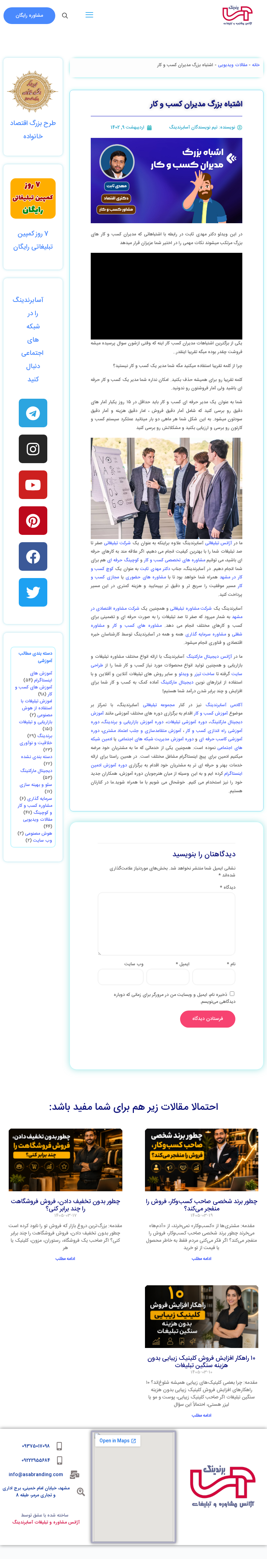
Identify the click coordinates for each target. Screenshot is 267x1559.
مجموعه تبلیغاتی (159, 705)
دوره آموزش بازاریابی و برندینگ (132, 722)
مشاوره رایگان (29, 15)
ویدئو (183, 674)
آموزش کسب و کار (211, 713)
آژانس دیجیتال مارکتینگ (209, 657)
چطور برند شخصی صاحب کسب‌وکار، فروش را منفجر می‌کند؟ (201, 1205)
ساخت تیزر (204, 674)
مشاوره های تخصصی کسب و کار (174, 560)
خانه (256, 65)
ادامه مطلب (201, 1258)
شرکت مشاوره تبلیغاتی (191, 609)
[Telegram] (33, 413)
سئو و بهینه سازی (35, 785)
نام (231, 964)
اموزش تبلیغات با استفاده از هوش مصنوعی (36, 708)
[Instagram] (33, 449)
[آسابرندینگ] (237, 15)
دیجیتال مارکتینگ (177, 682)
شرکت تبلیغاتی (117, 543)
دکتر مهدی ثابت (155, 569)
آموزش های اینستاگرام (41, 677)
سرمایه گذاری (39, 799)
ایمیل (182, 964)
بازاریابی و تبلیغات (35, 722)
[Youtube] (33, 484)
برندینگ (44, 736)
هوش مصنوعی (38, 833)
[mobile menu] (89, 16)
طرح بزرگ (42, 123)
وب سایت (42, 840)
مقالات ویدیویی (232, 65)
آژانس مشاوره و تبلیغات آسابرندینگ (46, 1522)
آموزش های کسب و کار (33, 691)
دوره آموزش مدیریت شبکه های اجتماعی (156, 739)
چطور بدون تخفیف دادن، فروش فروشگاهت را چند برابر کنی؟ (65, 1205)
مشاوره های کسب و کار (138, 626)
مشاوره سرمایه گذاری (205, 634)
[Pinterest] (33, 520)
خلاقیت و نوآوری (35, 743)
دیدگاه (227, 887)
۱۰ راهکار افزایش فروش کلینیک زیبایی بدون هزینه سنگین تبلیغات (201, 1362)
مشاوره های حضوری (147, 577)
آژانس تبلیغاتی (218, 543)
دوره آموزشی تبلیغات (187, 722)
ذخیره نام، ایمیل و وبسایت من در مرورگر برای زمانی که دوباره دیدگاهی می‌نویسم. (174, 998)
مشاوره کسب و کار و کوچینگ (35, 809)
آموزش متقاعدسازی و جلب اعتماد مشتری (141, 731)
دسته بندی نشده (36, 757)
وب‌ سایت (134, 964)
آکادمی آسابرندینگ (224, 705)
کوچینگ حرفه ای (123, 560)
